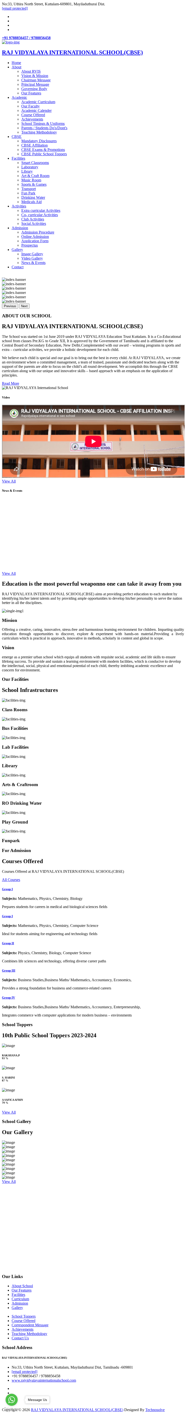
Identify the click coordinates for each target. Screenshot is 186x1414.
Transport (28, 189)
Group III (8, 970)
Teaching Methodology (39, 132)
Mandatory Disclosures (39, 141)
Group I (7, 889)
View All (9, 481)
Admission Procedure (37, 232)
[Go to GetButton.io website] (11, 1409)
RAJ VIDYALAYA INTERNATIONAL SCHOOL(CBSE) (77, 1410)
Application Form (34, 241)
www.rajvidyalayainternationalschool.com (44, 1380)
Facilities (18, 158)
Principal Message (35, 84)
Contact (17, 267)
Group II (8, 943)
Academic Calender (36, 110)
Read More (10, 383)
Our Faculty (30, 106)
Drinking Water (33, 197)
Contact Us (20, 1338)
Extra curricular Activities (40, 210)
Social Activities (33, 223)
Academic (19, 97)
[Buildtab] (11, 42)
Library (27, 171)
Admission (20, 228)
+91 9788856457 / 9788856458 (26, 38)
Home (16, 63)
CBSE (17, 137)
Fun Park (28, 193)
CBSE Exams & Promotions (43, 150)
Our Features (31, 93)
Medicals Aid (31, 202)
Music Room (31, 180)
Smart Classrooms (35, 163)
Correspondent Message (30, 1325)
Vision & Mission (34, 76)
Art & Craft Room (35, 176)
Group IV (8, 997)
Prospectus (29, 245)
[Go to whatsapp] (12, 1400)
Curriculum (20, 1299)
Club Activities (32, 219)
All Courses (11, 880)
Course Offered (33, 115)
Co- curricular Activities (39, 215)
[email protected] (24, 1372)
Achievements (32, 119)
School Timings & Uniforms (43, 123)
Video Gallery (32, 258)
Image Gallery (32, 254)
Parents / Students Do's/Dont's (44, 128)
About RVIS (31, 71)
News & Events (33, 263)
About (16, 67)
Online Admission (35, 236)
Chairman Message (36, 80)
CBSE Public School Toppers (44, 154)
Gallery (17, 250)
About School (22, 1286)
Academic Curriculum (38, 102)
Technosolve (155, 1410)
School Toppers (24, 1316)
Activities (19, 206)
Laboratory (29, 167)
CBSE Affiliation (34, 145)
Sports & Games (33, 184)
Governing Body (34, 89)
